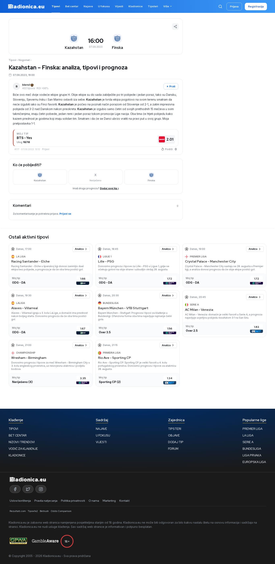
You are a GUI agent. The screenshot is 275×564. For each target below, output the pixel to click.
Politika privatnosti (73, 500)
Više (166, 6)
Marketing (109, 500)
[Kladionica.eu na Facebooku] (15, 489)
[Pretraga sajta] (220, 6)
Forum (173, 449)
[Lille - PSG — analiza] (137, 265)
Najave (101, 429)
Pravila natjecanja (45, 500)
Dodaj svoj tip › (109, 188)
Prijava (234, 6)
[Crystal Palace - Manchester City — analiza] (224, 265)
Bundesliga (252, 449)
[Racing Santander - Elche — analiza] (50, 265)
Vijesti (101, 442)
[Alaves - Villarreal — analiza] (50, 313)
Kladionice (17, 455)
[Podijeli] (175, 26)
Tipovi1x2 (33, 511)
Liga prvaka (252, 455)
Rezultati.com (18, 511)
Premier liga (253, 429)
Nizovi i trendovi (22, 442)
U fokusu (103, 435)
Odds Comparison (61, 511)
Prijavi (45, 149)
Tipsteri (174, 429)
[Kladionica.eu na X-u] (28, 489)
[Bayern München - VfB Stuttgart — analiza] (137, 313)
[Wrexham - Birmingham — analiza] (50, 363)
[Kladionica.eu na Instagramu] (40, 489)
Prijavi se (65, 213)
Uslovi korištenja (20, 500)
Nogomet (24, 60)
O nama (94, 500)
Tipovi (12, 60)
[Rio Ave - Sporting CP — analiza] (137, 363)
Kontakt (124, 500)
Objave (174, 435)
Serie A (248, 442)
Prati (170, 86)
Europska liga (254, 462)
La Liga (248, 435)
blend (26, 84)
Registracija (256, 6)
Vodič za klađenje (23, 449)
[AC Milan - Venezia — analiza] (224, 313)
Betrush (44, 511)
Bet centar (18, 435)
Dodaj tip (175, 442)
